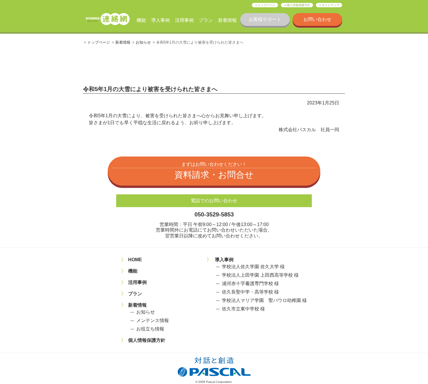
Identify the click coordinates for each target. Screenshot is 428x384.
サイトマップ (330, 5)
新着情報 (227, 20)
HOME (135, 259)
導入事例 (160, 20)
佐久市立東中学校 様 (243, 308)
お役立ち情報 (150, 328)
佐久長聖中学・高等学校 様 (250, 291)
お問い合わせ (317, 19)
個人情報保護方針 (298, 5)
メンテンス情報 (152, 320)
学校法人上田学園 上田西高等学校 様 (260, 275)
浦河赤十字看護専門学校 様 (250, 283)
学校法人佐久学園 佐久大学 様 (253, 266)
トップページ (266, 5)
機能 (141, 20)
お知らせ (143, 42)
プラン (206, 20)
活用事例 (184, 20)
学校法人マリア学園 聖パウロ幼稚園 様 (264, 300)
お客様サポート (265, 19)
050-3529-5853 (214, 214)
